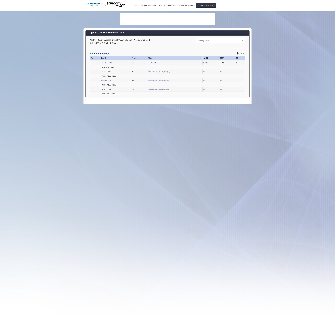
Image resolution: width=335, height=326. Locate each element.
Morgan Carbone (107, 72)
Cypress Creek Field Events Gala (107, 32)
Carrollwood (151, 63)
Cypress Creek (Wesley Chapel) (158, 72)
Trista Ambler (106, 89)
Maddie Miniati (106, 63)
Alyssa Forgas (106, 80)
